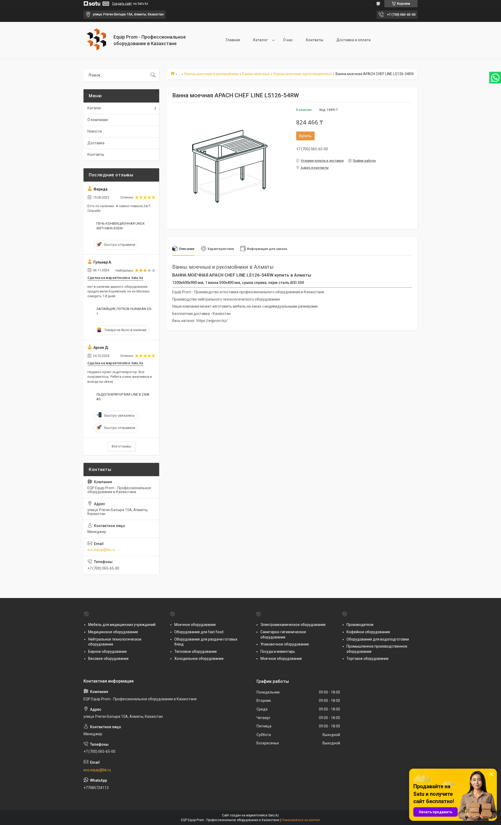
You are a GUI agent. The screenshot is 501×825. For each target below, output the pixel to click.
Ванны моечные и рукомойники (211, 74)
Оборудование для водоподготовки (378, 639)
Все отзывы (121, 446)
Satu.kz (273, 815)
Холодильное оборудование (199, 658)
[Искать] (153, 75)
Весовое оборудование (108, 658)
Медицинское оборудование (113, 632)
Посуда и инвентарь (277, 651)
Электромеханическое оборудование (293, 625)
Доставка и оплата (353, 40)
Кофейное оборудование (368, 632)
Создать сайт (122, 3)
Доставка (95, 143)
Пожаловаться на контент (301, 820)
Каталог (260, 40)
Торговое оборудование (368, 658)
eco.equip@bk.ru (101, 550)
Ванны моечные (256, 74)
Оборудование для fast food (198, 632)
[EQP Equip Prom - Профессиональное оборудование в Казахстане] (97, 40)
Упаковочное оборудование (284, 644)
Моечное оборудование (195, 625)
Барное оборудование (107, 651)
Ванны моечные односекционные (303, 74)
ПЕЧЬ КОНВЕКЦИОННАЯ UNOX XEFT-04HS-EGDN (120, 226)
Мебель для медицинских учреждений (122, 625)
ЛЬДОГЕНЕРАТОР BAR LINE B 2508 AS (122, 396)
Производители (360, 625)
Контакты (314, 40)
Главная (233, 40)
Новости (94, 131)
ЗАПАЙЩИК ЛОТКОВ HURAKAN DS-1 (124, 311)
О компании (97, 120)
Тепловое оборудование (195, 651)
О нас (288, 40)
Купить (305, 136)
